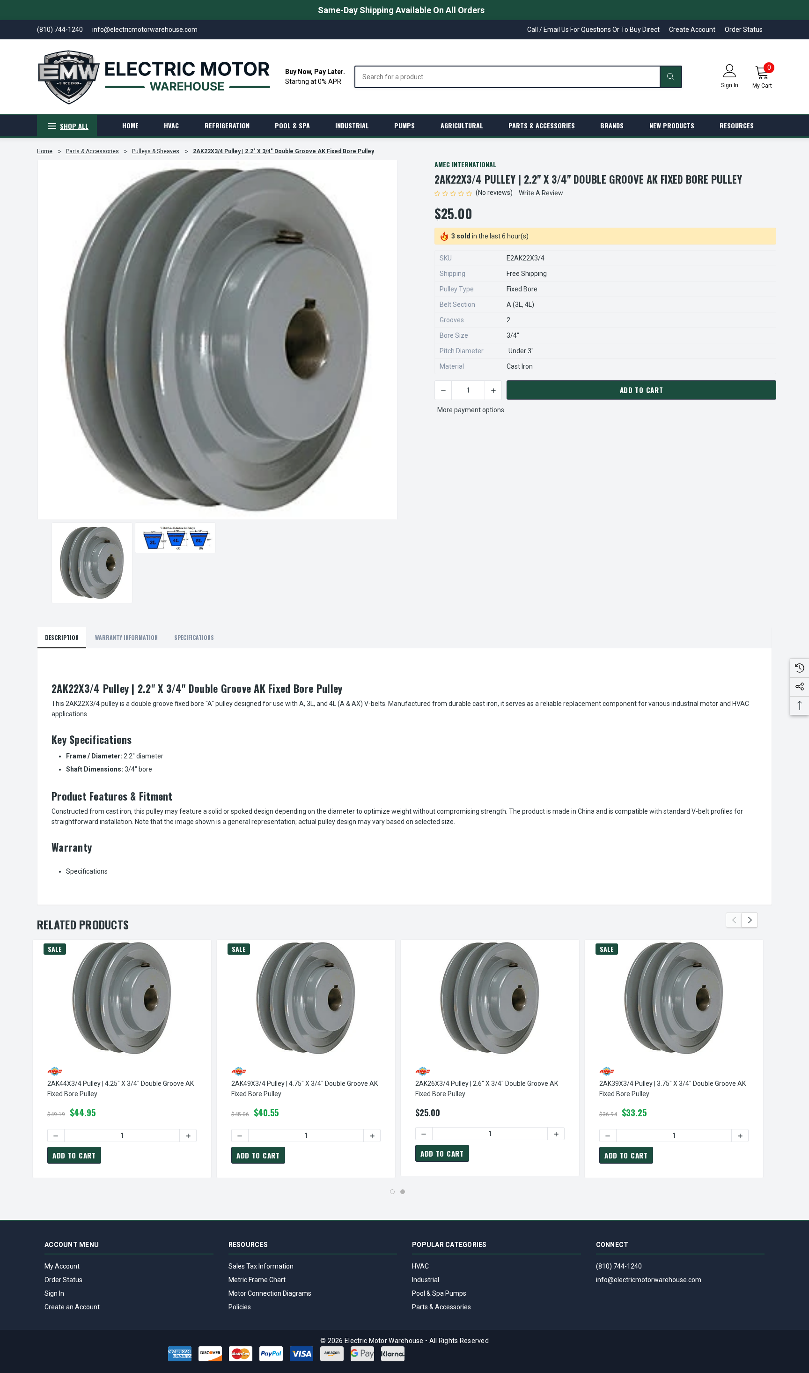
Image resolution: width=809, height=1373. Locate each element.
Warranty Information (126, 637)
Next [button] (750, 920)
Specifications (194, 637)
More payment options (470, 410)
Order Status (744, 29)
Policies (239, 1307)
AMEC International (465, 164)
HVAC (420, 1266)
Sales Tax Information (261, 1266)
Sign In (54, 1293)
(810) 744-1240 (619, 1266)
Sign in (729, 85)
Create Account (692, 29)
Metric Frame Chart (257, 1280)
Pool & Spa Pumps (439, 1293)
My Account (62, 1266)
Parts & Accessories (441, 1307)
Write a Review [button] (541, 193)
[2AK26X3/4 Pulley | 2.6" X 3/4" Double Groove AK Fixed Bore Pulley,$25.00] (490, 998)
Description (62, 637)
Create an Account (72, 1307)
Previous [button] (734, 920)
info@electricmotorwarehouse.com (648, 1280)
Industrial (425, 1280)
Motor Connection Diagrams (269, 1293)
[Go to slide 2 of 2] (402, 1191)
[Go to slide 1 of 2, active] (392, 1191)
